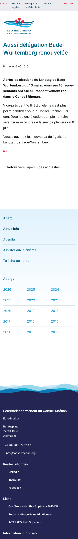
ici (5, 151)
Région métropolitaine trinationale (30, 514)
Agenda (9, 239)
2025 (31, 289)
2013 (30, 332)
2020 (7, 311)
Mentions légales (17, 5)
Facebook (14, 487)
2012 (54, 332)
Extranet (47, 3)
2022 (31, 300)
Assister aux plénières (19, 250)
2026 (7, 289)
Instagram (14, 479)
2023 (7, 300)
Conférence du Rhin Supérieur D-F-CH (33, 506)
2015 (54, 321)
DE (65, 3)
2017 (6, 321)
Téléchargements (16, 261)
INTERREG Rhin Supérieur (24, 522)
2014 (7, 332)
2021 (54, 300)
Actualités (11, 229)
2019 (30, 311)
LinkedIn (13, 471)
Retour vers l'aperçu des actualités (33, 167)
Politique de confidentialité (32, 5)
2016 (30, 321)
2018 (54, 311)
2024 (55, 289)
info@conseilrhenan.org (21, 453)
